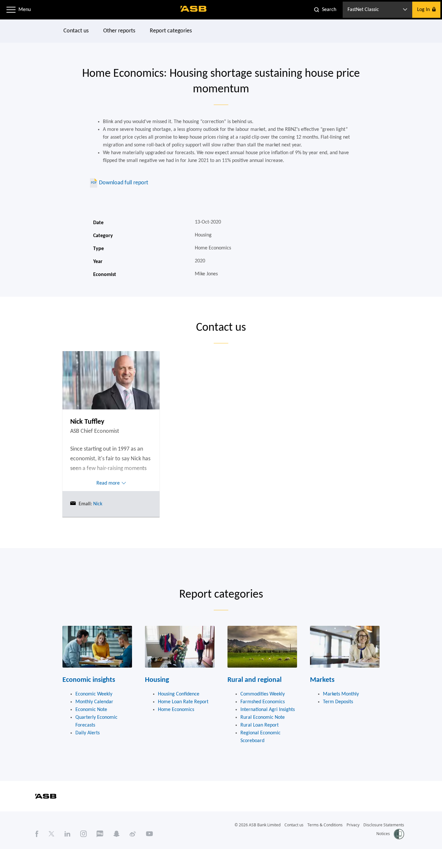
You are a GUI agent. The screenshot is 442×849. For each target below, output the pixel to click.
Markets (322, 680)
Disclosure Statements (383, 825)
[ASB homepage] (193, 9)
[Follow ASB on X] (51, 834)
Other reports (119, 31)
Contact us (76, 31)
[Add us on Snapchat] (116, 834)
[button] (11, 10)
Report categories (171, 31)
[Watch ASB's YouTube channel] (149, 834)
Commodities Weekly (262, 694)
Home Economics (176, 709)
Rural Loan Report (259, 725)
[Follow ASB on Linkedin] (67, 834)
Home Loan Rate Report (183, 702)
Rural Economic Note (262, 717)
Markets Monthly (341, 694)
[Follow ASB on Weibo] (132, 834)
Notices (383, 833)
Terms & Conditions (325, 825)
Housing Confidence (178, 694)
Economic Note (91, 709)
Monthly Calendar (94, 702)
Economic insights (88, 680)
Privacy (353, 825)
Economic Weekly (93, 694)
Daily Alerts (87, 733)
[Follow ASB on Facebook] (37, 834)
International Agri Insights (267, 709)
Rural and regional (254, 680)
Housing (157, 680)
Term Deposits (338, 702)
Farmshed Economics (262, 702)
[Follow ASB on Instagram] (83, 834)
